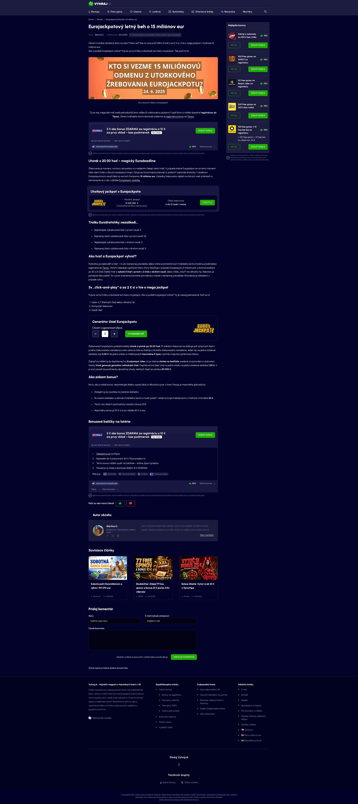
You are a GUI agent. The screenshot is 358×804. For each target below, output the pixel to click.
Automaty (178, 11)
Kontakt (244, 695)
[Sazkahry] (232, 107)
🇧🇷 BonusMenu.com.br (251, 740)
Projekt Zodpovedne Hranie (212, 708)
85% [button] (194, 146)
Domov (91, 19)
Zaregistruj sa (103, 454)
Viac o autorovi (207, 535)
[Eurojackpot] (99, 202)
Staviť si (207, 202)
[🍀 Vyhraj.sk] (100, 3)
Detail (234, 45)
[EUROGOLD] (232, 59)
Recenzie (229, 11)
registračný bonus (174, 116)
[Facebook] (107, 536)
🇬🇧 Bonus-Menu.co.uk (251, 735)
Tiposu (106, 267)
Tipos (169, 35)
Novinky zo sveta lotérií (146, 35)
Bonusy (95, 11)
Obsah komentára (96, 628)
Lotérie (156, 11)
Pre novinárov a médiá (251, 711)
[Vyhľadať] (265, 11)
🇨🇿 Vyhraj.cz (247, 730)
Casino (137, 11)
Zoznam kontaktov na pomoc (213, 695)
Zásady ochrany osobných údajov (253, 718)
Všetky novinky (160, 35)
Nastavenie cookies (101, 717)
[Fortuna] (232, 129)
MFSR (103, 709)
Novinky (247, 11)
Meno (91, 616)
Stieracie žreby (204, 11)
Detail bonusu (206, 146)
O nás (244, 689)
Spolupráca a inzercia (251, 705)
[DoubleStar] (232, 83)
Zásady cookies (248, 724)
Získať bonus (205, 130)
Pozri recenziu (108, 489)
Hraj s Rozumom (207, 714)
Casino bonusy (165, 689)
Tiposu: (190, 116)
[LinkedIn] (113, 536)
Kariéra (244, 700)
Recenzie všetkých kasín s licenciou (211, 702)
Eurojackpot (176, 35)
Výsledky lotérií (166, 727)
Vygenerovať (136, 333)
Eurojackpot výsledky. (129, 180)
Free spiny (117, 11)
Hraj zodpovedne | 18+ (210, 689)
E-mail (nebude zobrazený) (157, 616)
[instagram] (118, 536)
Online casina (165, 722)
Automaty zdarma (167, 716)
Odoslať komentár (184, 657)
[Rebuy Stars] (232, 36)
